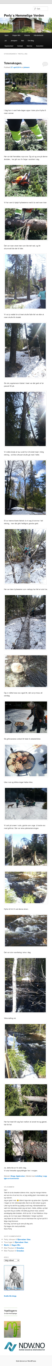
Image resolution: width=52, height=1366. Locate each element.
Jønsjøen (14, 40)
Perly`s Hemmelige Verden (24, 15)
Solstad (20, 46)
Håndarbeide (38, 35)
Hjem (6, 35)
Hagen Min (16, 35)
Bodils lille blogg (10, 1296)
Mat (22, 40)
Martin (6, 1245)
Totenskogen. (13, 63)
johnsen (26, 67)
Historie (27, 35)
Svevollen (39, 46)
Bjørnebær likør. (24, 1239)
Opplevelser (9, 46)
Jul (6, 40)
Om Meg (31, 40)
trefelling (38, 1176)
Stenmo (29, 46)
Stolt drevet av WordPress (26, 1361)
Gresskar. (20, 1248)
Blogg (13, 1176)
